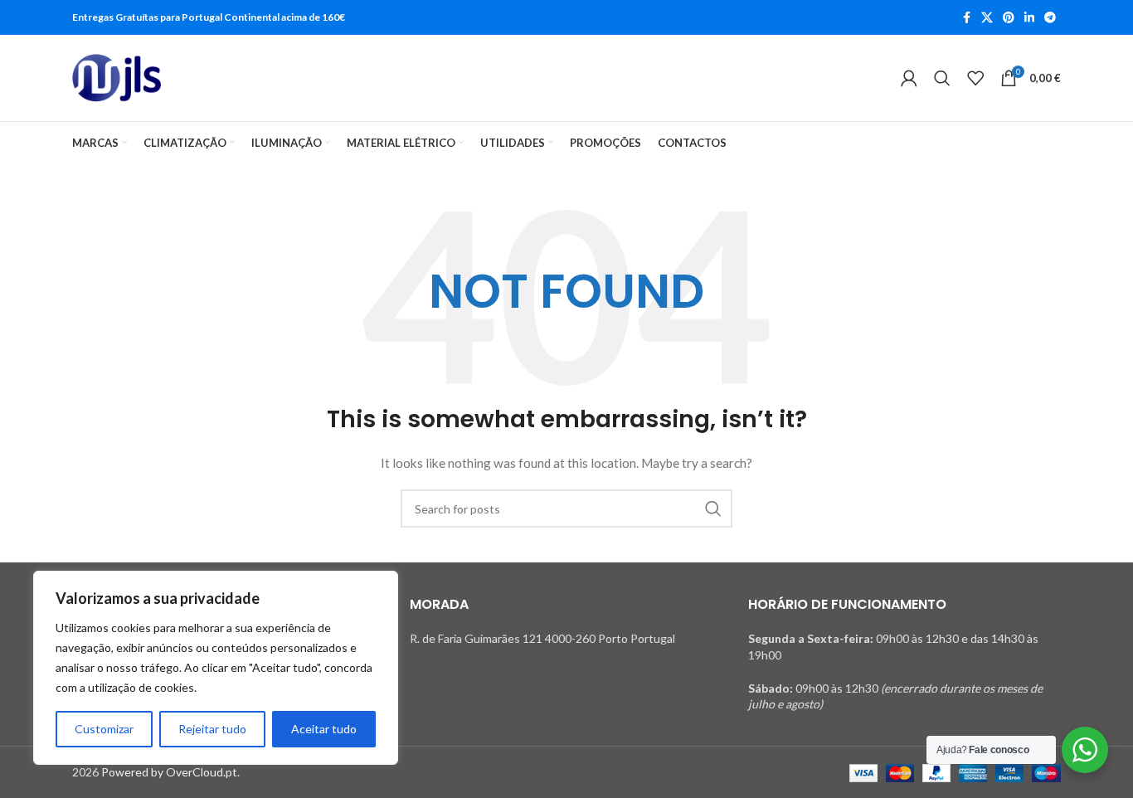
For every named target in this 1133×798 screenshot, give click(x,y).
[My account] (909, 78)
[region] (215, 668)
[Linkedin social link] (1029, 18)
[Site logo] (116, 78)
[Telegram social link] (1050, 18)
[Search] (942, 78)
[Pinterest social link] (1008, 18)
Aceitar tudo (324, 729)
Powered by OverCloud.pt (169, 772)
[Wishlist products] (975, 78)
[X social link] (987, 18)
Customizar (104, 729)
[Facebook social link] (966, 18)
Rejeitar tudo (212, 729)
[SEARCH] (713, 508)
